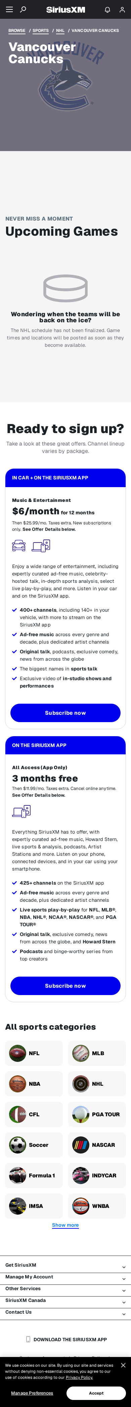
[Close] (123, 1365)
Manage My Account (29, 1277)
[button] (65, 1225)
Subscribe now (65, 712)
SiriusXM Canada (25, 1300)
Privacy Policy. (79, 1377)
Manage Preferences (32, 1393)
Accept (96, 1393)
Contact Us (18, 1312)
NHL (60, 30)
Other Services (23, 1288)
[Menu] (9, 9)
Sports (41, 30)
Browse (17, 30)
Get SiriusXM (20, 1265)
